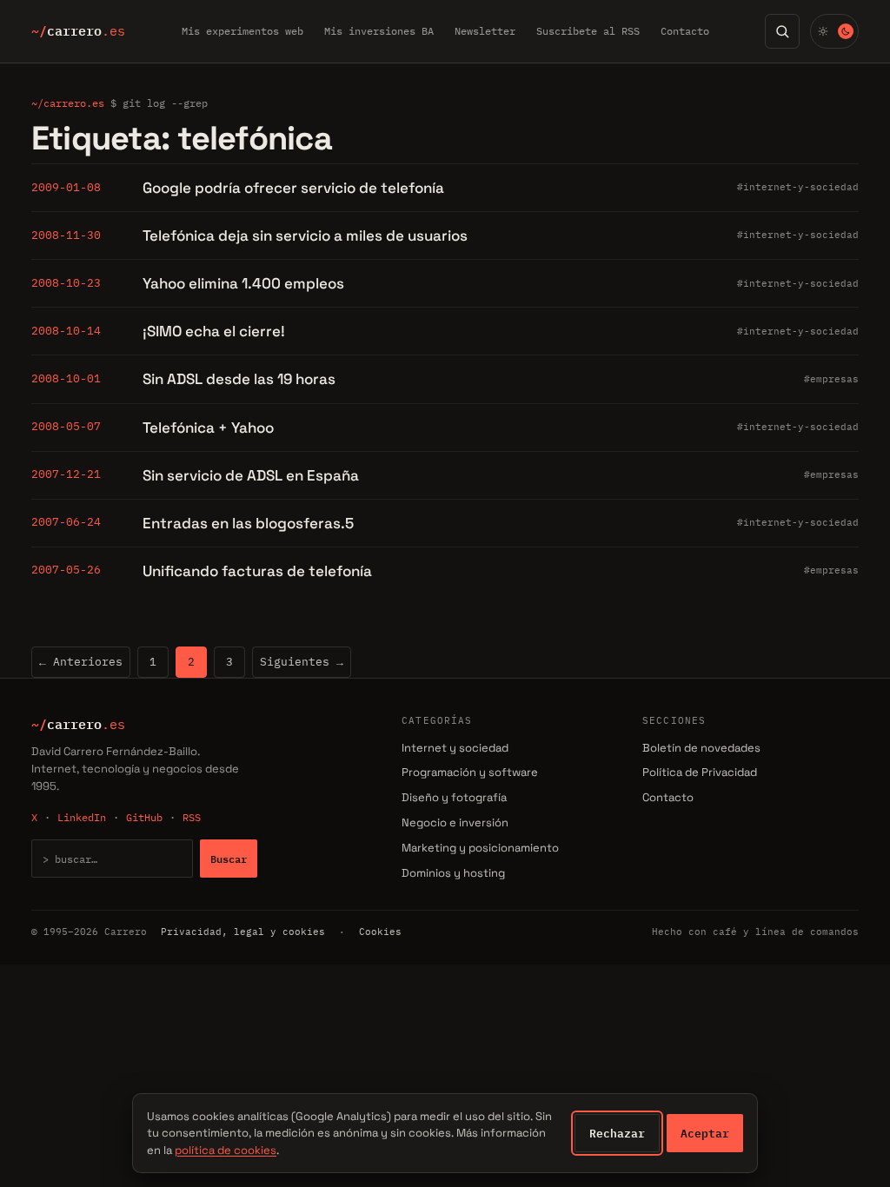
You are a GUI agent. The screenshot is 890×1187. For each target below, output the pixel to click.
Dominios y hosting (453, 872)
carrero (78, 31)
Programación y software (470, 772)
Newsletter (485, 30)
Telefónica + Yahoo (208, 427)
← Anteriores (81, 661)
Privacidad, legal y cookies (243, 931)
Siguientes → (301, 661)
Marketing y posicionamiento (480, 847)
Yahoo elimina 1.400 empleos (243, 283)
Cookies (380, 931)
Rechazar (617, 1133)
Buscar (228, 858)
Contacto (685, 30)
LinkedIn (81, 817)
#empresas (831, 379)
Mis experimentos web (242, 30)
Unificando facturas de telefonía (257, 570)
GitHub (144, 817)
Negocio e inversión (455, 822)
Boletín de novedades (701, 747)
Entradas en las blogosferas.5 (248, 523)
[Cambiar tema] (834, 31)
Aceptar (705, 1133)
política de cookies (225, 1150)
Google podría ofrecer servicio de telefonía (293, 187)
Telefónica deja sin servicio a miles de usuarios (305, 235)
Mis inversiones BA (379, 30)
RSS (192, 817)
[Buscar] (782, 31)
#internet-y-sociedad (798, 187)
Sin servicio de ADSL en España (251, 475)
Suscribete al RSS (588, 30)
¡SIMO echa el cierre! (214, 331)
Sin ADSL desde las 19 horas (239, 378)
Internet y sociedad (455, 747)
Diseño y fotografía (454, 797)
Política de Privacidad (699, 772)
